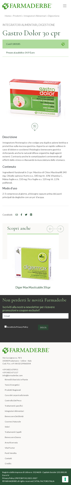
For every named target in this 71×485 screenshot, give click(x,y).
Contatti (8, 458)
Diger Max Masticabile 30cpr (33, 287)
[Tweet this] (25, 214)
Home (8, 15)
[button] (51, 229)
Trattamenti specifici (14, 406)
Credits (8, 463)
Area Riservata (11, 442)
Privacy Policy (22, 327)
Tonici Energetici (12, 385)
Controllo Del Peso (13, 400)
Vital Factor (10, 448)
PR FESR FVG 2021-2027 (26, 478)
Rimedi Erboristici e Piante (16, 379)
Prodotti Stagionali (13, 390)
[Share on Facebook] (15, 214)
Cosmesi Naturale (13, 421)
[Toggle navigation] (65, 6)
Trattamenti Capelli (13, 432)
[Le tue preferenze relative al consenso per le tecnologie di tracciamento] (65, 479)
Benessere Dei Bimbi (14, 416)
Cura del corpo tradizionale (17, 395)
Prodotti (17, 15)
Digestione (53, 15)
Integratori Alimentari (35, 15)
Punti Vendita (11, 453)
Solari (7, 426)
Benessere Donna (13, 437)
